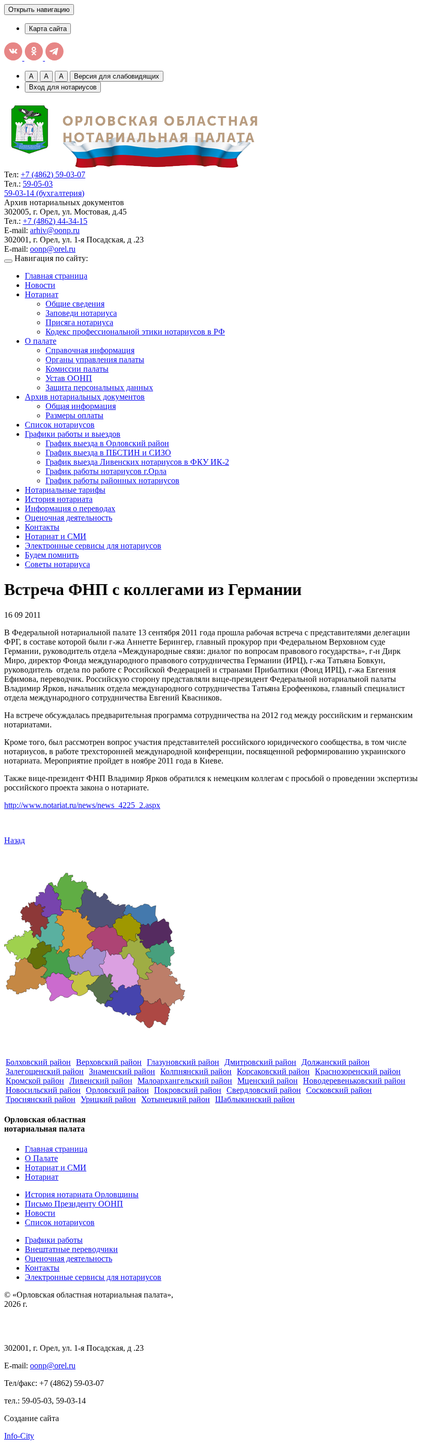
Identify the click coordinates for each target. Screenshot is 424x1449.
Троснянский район (40, 1099)
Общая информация (81, 406)
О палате (40, 341)
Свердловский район (263, 1090)
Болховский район (38, 1062)
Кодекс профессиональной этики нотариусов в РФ (135, 331)
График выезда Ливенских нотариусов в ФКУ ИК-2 (137, 461)
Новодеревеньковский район (354, 1080)
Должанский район (335, 1062)
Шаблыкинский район (255, 1099)
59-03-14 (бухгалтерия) (44, 193)
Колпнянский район (196, 1071)
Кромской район (35, 1080)
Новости (40, 285)
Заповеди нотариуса (81, 313)
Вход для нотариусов (63, 87)
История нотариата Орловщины (82, 1194)
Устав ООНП (69, 378)
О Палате (41, 1158)
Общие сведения (75, 303)
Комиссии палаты (77, 368)
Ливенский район (100, 1080)
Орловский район (117, 1090)
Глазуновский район (183, 1062)
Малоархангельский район (185, 1080)
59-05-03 (38, 183)
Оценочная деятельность (68, 517)
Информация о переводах (70, 508)
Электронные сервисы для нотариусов (93, 545)
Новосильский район (43, 1090)
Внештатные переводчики (71, 1249)
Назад (14, 840)
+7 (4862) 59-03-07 (53, 174)
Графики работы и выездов (72, 434)
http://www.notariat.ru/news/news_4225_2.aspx (82, 805)
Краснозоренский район (358, 1071)
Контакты (42, 527)
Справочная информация (90, 350)
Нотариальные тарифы (65, 489)
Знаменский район (122, 1071)
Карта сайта (48, 29)
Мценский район (267, 1080)
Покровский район (187, 1090)
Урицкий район (108, 1099)
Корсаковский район (273, 1071)
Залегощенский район (45, 1071)
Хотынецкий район (175, 1099)
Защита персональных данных (99, 387)
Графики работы (54, 1240)
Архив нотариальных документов (85, 396)
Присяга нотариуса (79, 322)
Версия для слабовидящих (116, 76)
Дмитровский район (260, 1062)
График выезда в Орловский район (107, 443)
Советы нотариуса (57, 564)
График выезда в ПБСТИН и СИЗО (108, 452)
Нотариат (41, 294)
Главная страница (56, 275)
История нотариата (59, 499)
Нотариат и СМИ (55, 536)
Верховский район (109, 1062)
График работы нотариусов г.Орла (106, 471)
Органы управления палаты (95, 359)
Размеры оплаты (74, 415)
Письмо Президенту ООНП (74, 1203)
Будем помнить (52, 555)
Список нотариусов (60, 424)
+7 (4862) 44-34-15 (55, 221)
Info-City (19, 1435)
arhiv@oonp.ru (55, 230)
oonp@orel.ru (52, 249)
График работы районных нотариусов (112, 480)
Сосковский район (339, 1090)
